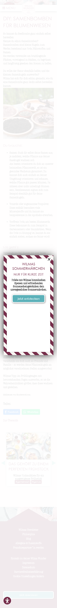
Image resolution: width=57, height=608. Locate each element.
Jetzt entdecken (28, 299)
